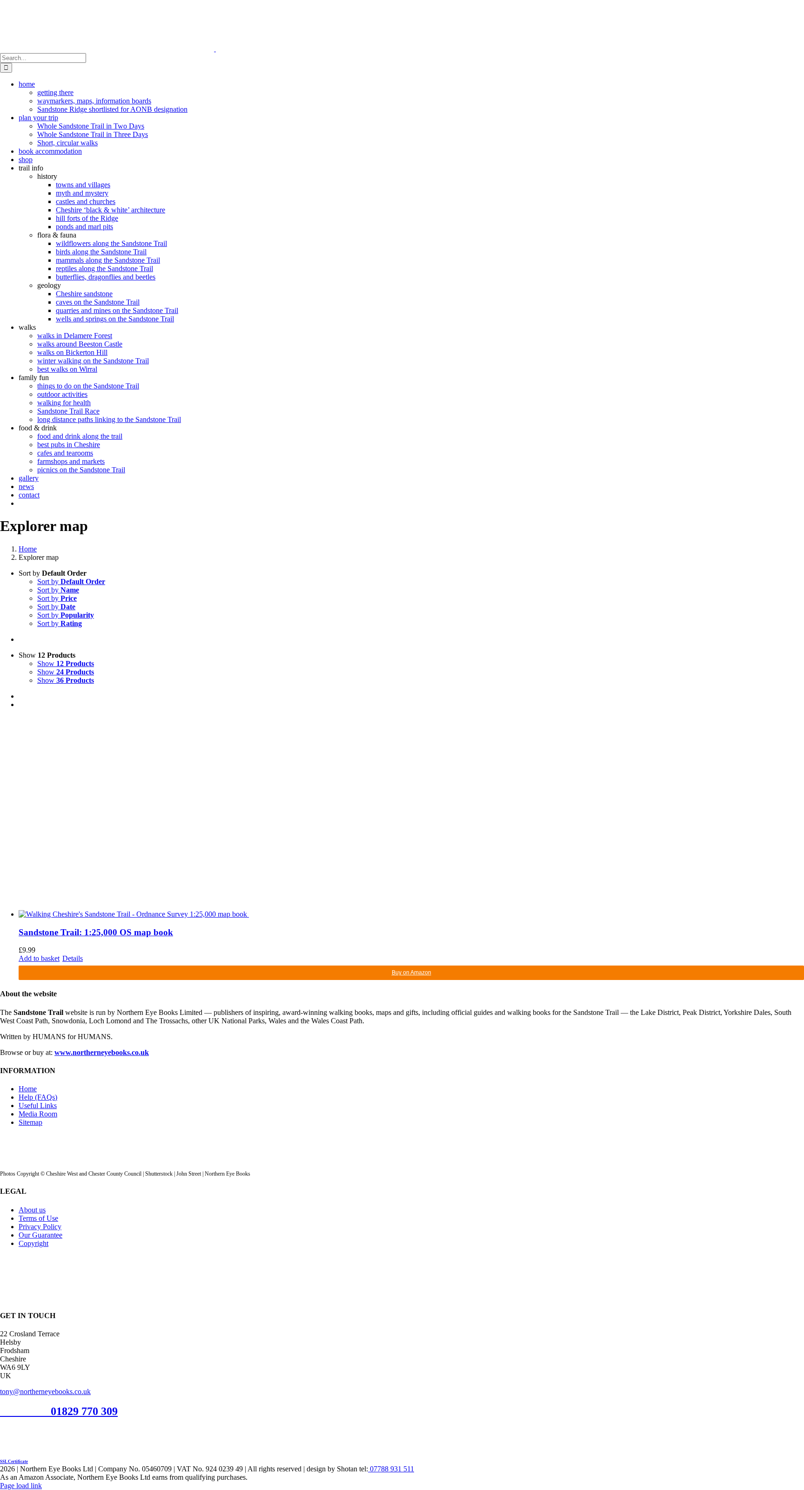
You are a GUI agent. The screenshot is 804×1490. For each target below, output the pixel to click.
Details (72, 958)
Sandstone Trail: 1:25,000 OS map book (96, 932)
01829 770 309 (84, 1411)
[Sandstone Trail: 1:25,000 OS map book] (411, 817)
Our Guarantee (40, 1235)
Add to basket (39, 958)
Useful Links (38, 1105)
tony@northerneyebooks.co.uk (45, 1391)
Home (28, 1089)
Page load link (21, 1486)
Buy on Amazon (411, 972)
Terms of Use (38, 1218)
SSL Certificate (14, 1461)
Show (65, 663)
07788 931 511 (391, 1469)
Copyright (33, 1243)
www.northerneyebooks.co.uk (101, 1052)
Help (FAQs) (38, 1097)
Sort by (71, 581)
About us (32, 1210)
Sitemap (30, 1122)
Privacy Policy (40, 1227)
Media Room (38, 1114)
